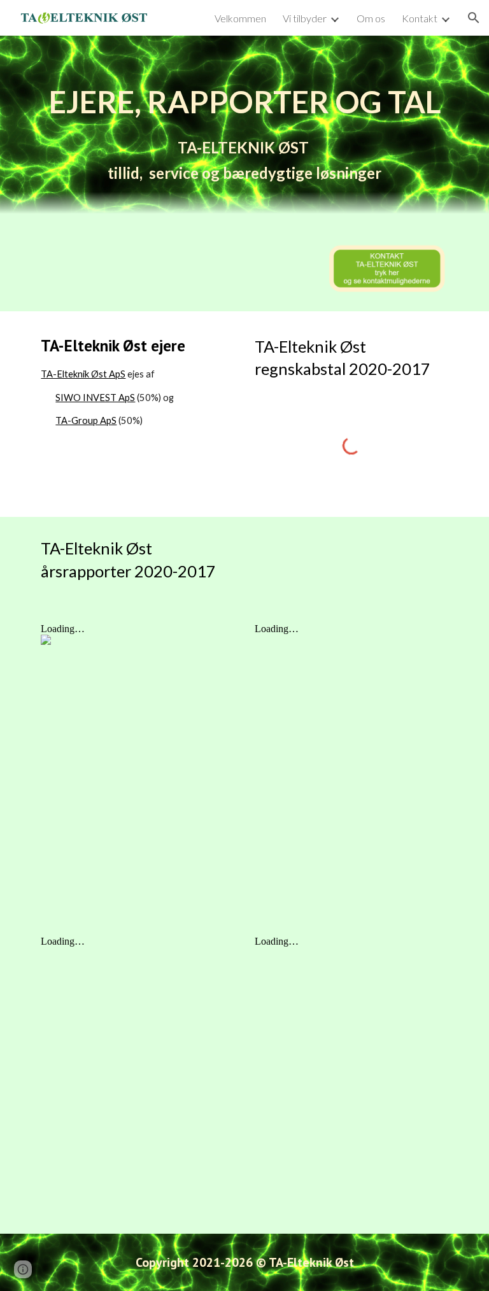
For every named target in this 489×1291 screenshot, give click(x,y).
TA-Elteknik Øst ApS (83, 374)
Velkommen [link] (240, 18)
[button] (473, 18)
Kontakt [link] (419, 18)
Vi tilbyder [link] (305, 18)
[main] (244, 131)
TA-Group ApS (86, 420)
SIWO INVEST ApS (95, 397)
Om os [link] (371, 18)
